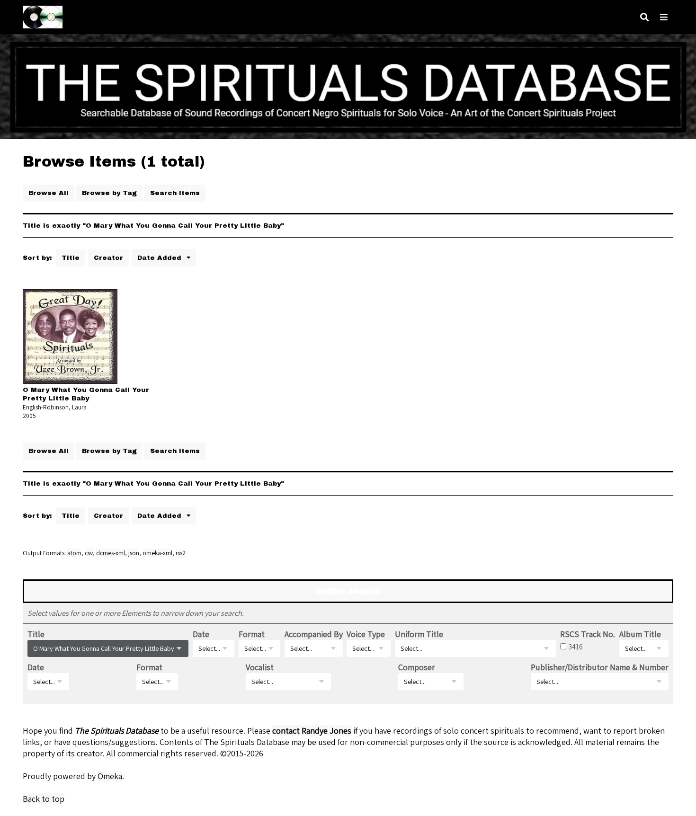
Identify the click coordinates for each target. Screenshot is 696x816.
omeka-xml (157, 553)
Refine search (348, 591)
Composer (416, 667)
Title (71, 257)
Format (252, 634)
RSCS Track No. (587, 634)
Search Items (175, 192)
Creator (108, 257)
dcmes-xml (110, 553)
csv (89, 553)
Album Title (640, 634)
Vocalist (260, 667)
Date (201, 634)
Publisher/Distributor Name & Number (600, 667)
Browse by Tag (109, 192)
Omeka (110, 776)
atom (74, 553)
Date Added (160, 257)
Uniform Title (419, 634)
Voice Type (366, 634)
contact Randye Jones (311, 730)
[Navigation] (663, 17)
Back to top (43, 798)
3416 (575, 646)
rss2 (181, 553)
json (133, 553)
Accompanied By (314, 634)
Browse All (48, 192)
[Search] (644, 17)
